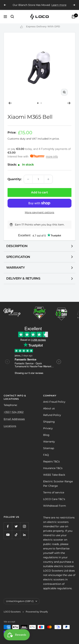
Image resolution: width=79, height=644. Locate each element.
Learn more (58, 5)
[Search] (12, 16)
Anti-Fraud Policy (54, 401)
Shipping (49, 421)
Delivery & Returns (23, 278)
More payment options (39, 212)
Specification (18, 257)
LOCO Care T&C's (54, 499)
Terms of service (53, 492)
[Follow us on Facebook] (8, 526)
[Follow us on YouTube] (8, 535)
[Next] (69, 103)
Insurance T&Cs (52, 468)
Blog (46, 435)
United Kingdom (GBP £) (20, 601)
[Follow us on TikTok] (16, 535)
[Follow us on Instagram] (24, 526)
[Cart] (73, 16)
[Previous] (10, 103)
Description (17, 246)
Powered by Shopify (37, 611)
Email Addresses (14, 419)
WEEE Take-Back (54, 474)
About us (49, 408)
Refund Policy (52, 415)
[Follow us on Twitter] (16, 526)
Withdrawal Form (54, 505)
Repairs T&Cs (51, 461)
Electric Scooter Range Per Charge (58, 483)
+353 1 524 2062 (14, 412)
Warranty (15, 267)
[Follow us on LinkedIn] (24, 535)
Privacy (48, 428)
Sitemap (48, 448)
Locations (10, 426)
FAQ (46, 454)
